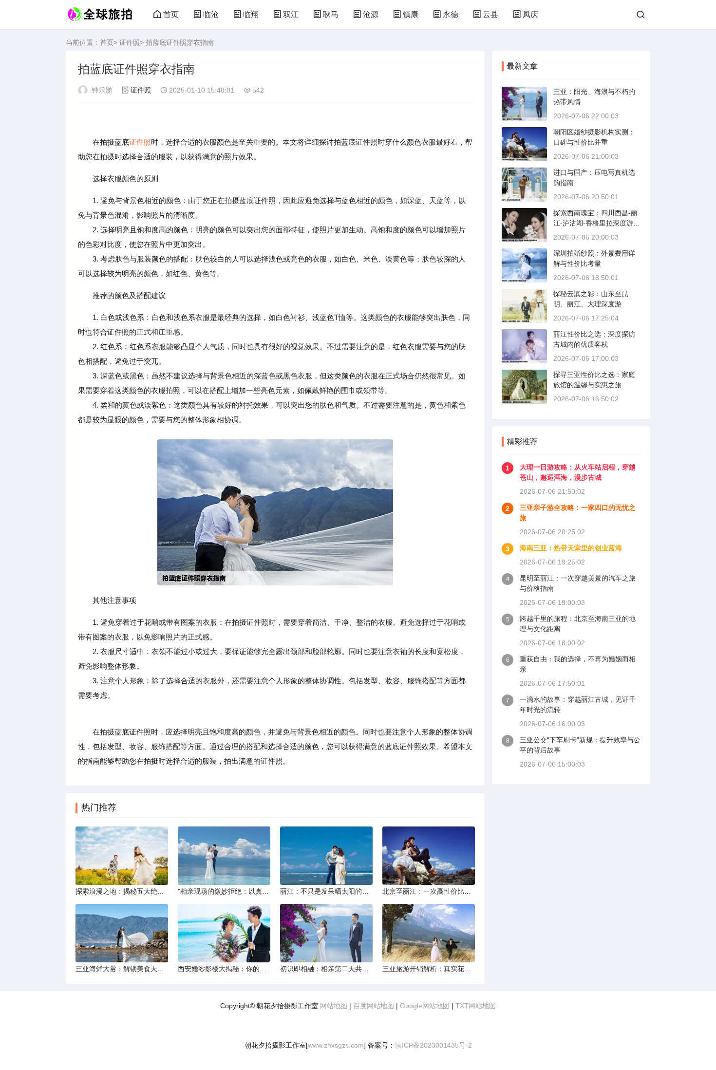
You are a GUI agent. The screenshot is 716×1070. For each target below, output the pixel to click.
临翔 (251, 14)
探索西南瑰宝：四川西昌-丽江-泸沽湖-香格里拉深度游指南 (596, 223)
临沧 (211, 14)
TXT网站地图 (475, 1006)
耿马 (331, 14)
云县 (490, 14)
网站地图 (333, 1006)
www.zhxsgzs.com (336, 1045)
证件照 (129, 42)
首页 (171, 14)
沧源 (370, 14)
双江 (291, 14)
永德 (450, 14)
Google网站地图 (425, 1006)
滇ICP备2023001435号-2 (433, 1045)
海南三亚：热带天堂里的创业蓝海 (571, 548)
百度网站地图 (373, 1006)
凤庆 (530, 14)
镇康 (410, 14)
